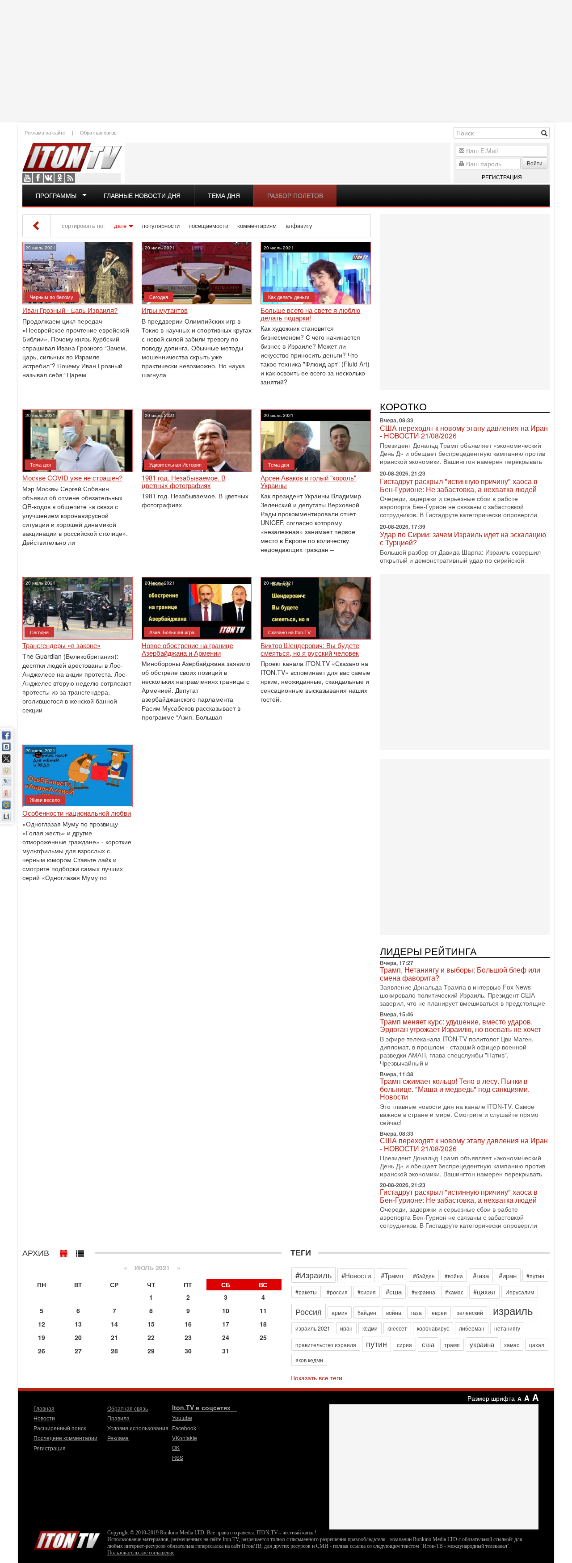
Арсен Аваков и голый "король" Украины (308, 481)
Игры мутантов (165, 310)
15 (151, 1323)
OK (59, 178)
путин (376, 1343)
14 (114, 1323)
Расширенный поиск (60, 1428)
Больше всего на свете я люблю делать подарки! (310, 314)
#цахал (484, 1291)
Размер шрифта (491, 1398)
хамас (511, 1344)
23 (188, 1337)
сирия (404, 1344)
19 (41, 1337)
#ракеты (306, 1292)
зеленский (470, 1312)
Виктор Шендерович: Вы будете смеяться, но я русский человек (310, 649)
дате (120, 226)
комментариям (257, 226)
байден (367, 1312)
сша (428, 1344)
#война (454, 1276)
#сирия (367, 1292)
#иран (508, 1275)
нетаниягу (507, 1328)
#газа (481, 1275)
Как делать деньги (288, 296)
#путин (535, 1276)
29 (151, 1350)
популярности (161, 226)
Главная (44, 1408)
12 (41, 1323)
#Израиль (313, 1275)
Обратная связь (98, 132)
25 (263, 1337)
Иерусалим (519, 1292)
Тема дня (224, 195)
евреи (439, 1312)
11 (263, 1310)
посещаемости (208, 226)
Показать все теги (316, 1377)
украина (482, 1344)
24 (225, 1337)
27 (78, 1350)
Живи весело (45, 799)
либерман (471, 1328)
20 (78, 1337)
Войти (535, 163)
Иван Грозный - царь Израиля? (70, 310)
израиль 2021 (312, 1328)
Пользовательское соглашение (140, 1553)
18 (263, 1323)
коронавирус (433, 1328)
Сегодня (158, 296)
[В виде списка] (80, 1251)
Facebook (38, 178)
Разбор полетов (295, 195)
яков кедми (309, 1360)
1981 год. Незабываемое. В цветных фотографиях (184, 481)
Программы (56, 195)
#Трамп (392, 1275)
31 (225, 1350)
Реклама (118, 1437)
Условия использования (137, 1428)
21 (114, 1337)
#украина (423, 1292)
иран (346, 1328)
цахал (536, 1344)
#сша (394, 1291)
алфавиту (299, 226)
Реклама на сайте (45, 132)
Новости (44, 1418)
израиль (513, 1310)
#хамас (454, 1292)
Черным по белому (51, 296)
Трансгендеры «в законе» (61, 645)
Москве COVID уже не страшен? (72, 478)
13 (78, 1323)
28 (114, 1350)
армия (340, 1312)
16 (188, 1323)
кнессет (397, 1328)
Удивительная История (175, 464)
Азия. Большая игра (171, 632)
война (393, 1312)
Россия (308, 1311)
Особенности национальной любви (76, 813)
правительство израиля (325, 1344)
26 (41, 1350)
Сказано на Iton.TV (289, 632)
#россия (337, 1292)
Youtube (27, 178)
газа (416, 1312)
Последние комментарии (65, 1437)
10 (225, 1310)
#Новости (356, 1275)
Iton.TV (67, 1538)
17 (225, 1323)
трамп (452, 1344)
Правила (118, 1418)
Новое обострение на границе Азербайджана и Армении (187, 649)
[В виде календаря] (64, 1251)
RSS (70, 178)
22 (151, 1337)
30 (188, 1350)
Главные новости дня (142, 195)
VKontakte (49, 178)
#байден (424, 1276)
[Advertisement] (286, 60)
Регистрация (502, 177)
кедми (370, 1328)
